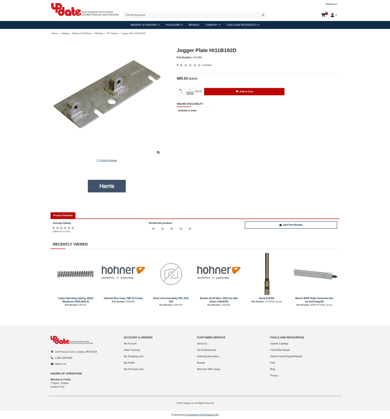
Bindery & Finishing (144, 25)
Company (211, 25)
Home (55, 33)
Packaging (173, 25)
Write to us (60, 364)
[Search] (263, 15)
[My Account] (333, 15)
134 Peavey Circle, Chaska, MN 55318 (76, 352)
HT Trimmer (112, 33)
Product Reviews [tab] (63, 215)
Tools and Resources (241, 25)
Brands (194, 25)
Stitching (99, 33)
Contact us (331, 4)
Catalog (65, 33)
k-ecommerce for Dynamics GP (202, 415)
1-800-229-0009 (63, 358)
